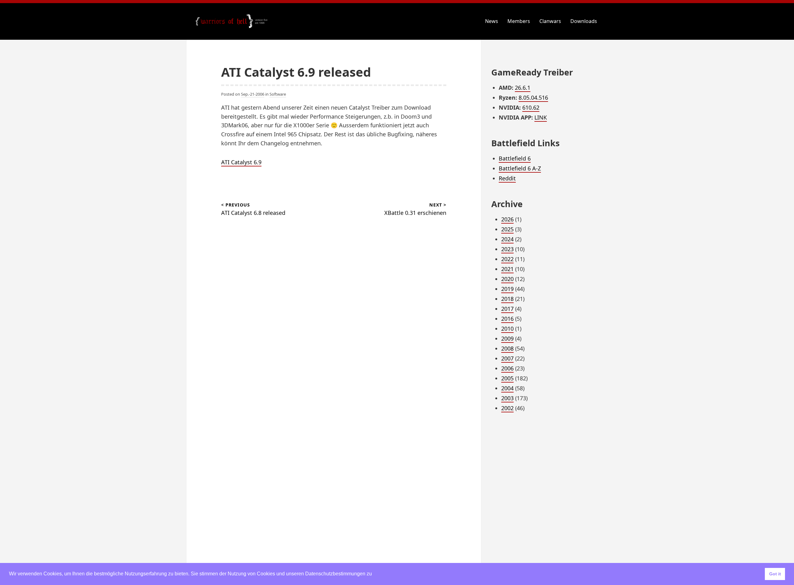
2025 (507, 229)
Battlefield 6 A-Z (520, 168)
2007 (507, 358)
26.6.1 (522, 87)
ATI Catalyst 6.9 (241, 162)
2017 (507, 308)
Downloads (583, 21)
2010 (507, 328)
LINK (540, 117)
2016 (507, 318)
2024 (507, 239)
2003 (507, 398)
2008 (507, 348)
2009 (507, 338)
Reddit (507, 178)
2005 (507, 378)
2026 (507, 219)
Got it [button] (775, 573)
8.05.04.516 (533, 97)
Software (278, 94)
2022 (507, 259)
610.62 (530, 107)
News (491, 21)
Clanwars (550, 21)
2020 (507, 279)
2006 (507, 368)
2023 (507, 249)
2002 (507, 408)
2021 (507, 269)
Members (518, 21)
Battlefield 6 (515, 158)
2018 (507, 298)
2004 (507, 388)
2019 (507, 288)
